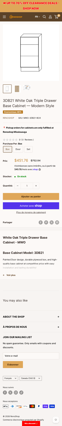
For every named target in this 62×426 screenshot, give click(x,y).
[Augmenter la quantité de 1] (36, 186)
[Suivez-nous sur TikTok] (21, 392)
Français (8, 378)
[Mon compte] (50, 16)
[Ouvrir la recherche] (44, 16)
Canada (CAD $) (28, 378)
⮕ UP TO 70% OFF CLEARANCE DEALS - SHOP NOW (31, 5)
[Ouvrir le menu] (4, 17)
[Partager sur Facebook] (41, 222)
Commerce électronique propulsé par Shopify (23, 420)
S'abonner (13, 364)
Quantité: (8, 185)
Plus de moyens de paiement (31, 212)
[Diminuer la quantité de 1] (18, 186)
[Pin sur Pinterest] (46, 222)
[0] (56, 17)
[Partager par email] (57, 222)
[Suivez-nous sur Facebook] (5, 392)
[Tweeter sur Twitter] (52, 222)
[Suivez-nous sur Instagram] (16, 392)
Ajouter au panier (31, 196)
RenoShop (8, 118)
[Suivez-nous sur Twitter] (10, 392)
